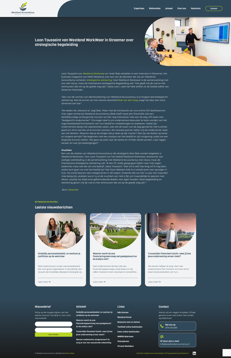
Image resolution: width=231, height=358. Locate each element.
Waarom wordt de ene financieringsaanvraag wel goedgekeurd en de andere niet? (93, 323)
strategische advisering (99, 80)
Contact (213, 8)
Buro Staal (70, 353)
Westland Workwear (94, 73)
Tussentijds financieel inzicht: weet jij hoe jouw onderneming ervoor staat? (94, 333)
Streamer (73, 189)
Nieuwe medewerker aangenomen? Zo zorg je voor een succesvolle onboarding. (94, 341)
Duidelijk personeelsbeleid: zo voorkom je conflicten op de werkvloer (94, 314)
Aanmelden (53, 334)
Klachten (140, 353)
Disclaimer (184, 353)
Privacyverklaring (172, 353)
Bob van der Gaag (128, 100)
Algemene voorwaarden (154, 353)
